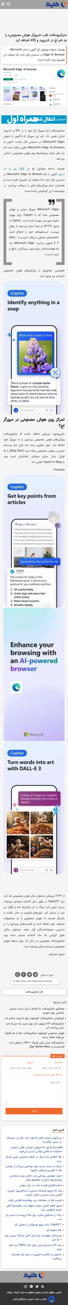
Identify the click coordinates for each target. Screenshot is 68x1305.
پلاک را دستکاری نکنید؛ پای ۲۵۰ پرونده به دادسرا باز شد (34, 1217)
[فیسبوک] (23, 975)
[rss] (42, 1287)
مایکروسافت (32, 992)
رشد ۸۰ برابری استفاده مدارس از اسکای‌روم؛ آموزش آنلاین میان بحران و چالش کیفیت (34, 1193)
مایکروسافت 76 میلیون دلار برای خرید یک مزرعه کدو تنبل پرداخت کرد (35, 1026)
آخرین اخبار (58, 1130)
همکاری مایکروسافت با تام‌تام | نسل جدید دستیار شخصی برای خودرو (36, 1011)
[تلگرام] (35, 975)
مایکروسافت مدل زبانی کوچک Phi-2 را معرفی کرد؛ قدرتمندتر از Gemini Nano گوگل (36, 1045)
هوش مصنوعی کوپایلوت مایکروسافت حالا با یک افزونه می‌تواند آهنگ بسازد (34, 1035)
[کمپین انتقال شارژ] (34, 119)
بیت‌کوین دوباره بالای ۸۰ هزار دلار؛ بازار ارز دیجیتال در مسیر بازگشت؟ (34, 1140)
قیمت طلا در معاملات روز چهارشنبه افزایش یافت (34, 1200)
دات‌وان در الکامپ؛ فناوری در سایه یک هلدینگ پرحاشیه (36, 1257)
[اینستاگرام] (25, 1287)
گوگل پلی (19, 169)
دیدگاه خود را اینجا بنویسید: (47, 1075)
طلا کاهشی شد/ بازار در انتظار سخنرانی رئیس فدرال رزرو (34, 1159)
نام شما (58, 1062)
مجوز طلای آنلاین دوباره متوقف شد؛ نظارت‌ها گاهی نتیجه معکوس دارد (34, 1208)
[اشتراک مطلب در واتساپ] (17, 974)
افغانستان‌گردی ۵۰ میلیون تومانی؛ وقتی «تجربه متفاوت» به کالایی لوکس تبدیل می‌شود (36, 1149)
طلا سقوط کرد (53, 1230)
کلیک (16, 1292)
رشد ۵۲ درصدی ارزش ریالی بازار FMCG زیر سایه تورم (35, 1247)
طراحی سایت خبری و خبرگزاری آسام (30, 1299)
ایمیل (30, 1062)
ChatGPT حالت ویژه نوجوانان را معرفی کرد (37, 1225)
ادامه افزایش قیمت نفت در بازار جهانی (40, 1185)
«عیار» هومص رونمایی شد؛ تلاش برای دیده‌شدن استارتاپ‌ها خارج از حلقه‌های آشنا (35, 1178)
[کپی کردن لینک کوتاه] (34, 981)
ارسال (34, 1111)
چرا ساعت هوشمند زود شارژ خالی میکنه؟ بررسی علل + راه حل (33, 1238)
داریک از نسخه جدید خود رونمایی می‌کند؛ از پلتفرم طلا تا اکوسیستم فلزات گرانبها (34, 1168)
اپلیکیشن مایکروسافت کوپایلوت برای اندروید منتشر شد (34, 1018)
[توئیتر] (29, 975)
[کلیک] (56, 4)
